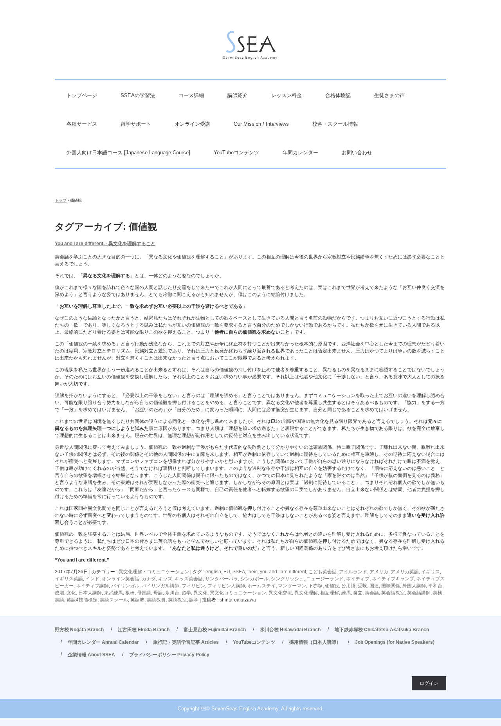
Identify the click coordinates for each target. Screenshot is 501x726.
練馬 (346, 593)
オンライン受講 (192, 124)
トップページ (82, 95)
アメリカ (378, 571)
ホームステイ (261, 586)
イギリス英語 (69, 579)
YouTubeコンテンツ (236, 152)
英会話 (372, 593)
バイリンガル (125, 586)
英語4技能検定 (82, 600)
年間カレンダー (300, 152)
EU (226, 571)
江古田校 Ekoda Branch (143, 629)
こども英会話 (322, 571)
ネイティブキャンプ (393, 579)
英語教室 (177, 600)
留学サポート (136, 124)
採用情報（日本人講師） (315, 642)
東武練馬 (113, 593)
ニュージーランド (325, 579)
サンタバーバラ (221, 579)
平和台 (435, 586)
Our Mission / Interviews (261, 124)
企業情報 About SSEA (91, 654)
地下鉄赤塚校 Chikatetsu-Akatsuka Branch (382, 629)
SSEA (238, 571)
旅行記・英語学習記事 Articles (186, 642)
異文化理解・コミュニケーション (154, 571)
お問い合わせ (357, 152)
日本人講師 (90, 593)
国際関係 (390, 586)
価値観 (332, 586)
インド (92, 579)
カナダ (149, 579)
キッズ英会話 (189, 579)
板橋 (130, 593)
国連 (374, 586)
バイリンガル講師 (160, 586)
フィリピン (193, 586)
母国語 (144, 593)
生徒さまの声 (389, 95)
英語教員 (156, 600)
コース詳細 (191, 95)
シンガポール (254, 579)
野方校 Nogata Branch (79, 629)
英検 (437, 593)
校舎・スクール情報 (335, 124)
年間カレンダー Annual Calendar (103, 642)
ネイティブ (357, 579)
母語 (158, 593)
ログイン (429, 683)
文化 (71, 593)
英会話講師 (419, 593)
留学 (186, 593)
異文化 (200, 593)
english (213, 571)
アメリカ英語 (405, 571)
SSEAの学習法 (138, 95)
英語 (59, 600)
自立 (357, 593)
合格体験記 (338, 95)
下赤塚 (315, 586)
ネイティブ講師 (92, 586)
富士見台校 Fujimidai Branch (215, 629)
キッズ (165, 579)
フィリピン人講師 (226, 586)
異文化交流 (280, 593)
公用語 (348, 586)
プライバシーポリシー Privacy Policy (169, 654)
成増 (59, 593)
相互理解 (329, 593)
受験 (362, 586)
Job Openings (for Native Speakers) (394, 642)
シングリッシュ (287, 579)
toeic (252, 571)
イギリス (430, 571)
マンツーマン (292, 586)
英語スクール (114, 600)
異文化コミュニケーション (238, 593)
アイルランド (353, 571)
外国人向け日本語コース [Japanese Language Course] (128, 152)
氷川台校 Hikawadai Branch (290, 629)
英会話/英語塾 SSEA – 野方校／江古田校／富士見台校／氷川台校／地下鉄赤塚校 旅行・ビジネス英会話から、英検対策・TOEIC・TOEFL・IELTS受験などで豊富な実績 (250, 47)
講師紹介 (237, 95)
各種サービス (82, 124)
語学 (193, 600)
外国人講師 (414, 586)
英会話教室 (393, 593)
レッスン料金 (286, 95)
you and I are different (283, 571)
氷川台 (172, 593)
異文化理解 (306, 593)
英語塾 (137, 600)
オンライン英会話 (120, 579)
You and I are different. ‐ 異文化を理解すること (105, 243)
